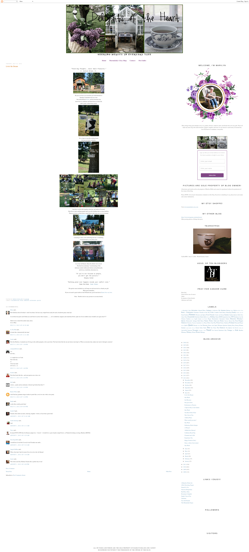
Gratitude (197, 317)
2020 (184, 358)
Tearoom (189, 330)
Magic (209, 319)
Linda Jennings (14, 420)
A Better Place (188, 417)
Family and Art (239, 312)
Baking (228, 310)
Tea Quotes (229, 328)
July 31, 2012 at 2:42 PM (19, 378)
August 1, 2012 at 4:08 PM (19, 464)
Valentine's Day (222, 330)
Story (233, 325)
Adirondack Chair (186, 310)
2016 (184, 368)
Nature (206, 321)
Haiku (201, 317)
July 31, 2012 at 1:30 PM (19, 344)
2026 (184, 342)
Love (205, 319)
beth (11, 382)
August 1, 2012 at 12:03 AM (20, 416)
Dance (224, 312)
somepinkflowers (14, 349)
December (187, 380)
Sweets (197, 328)
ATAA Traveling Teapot (187, 485)
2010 (184, 467)
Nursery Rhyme (228, 321)
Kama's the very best (106, 292)
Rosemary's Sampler (186, 494)
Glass (186, 317)
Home (104, 61)
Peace (205, 323)
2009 (184, 469)
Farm (182, 315)
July (186, 393)
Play (215, 323)
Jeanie (12, 459)
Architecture (215, 310)
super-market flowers (190, 328)
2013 (184, 375)
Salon (199, 325)
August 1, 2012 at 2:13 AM (19, 426)
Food (21, 300)
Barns (232, 310)
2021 (184, 355)
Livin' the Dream (189, 395)
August (187, 390)
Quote (39, 300)
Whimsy (189, 332)
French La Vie (185, 487)
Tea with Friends (185, 500)
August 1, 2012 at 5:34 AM (19, 445)
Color (212, 312)
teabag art (241, 328)
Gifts (239, 315)
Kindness (236, 317)
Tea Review (235, 328)
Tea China (213, 328)
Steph (11, 401)
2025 (184, 345)
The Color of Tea (189, 415)
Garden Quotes (233, 315)
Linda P (12, 411)
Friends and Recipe (219, 315)
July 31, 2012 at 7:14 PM (19, 397)
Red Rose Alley (185, 492)
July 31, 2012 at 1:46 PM (19, 368)
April (186, 454)
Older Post (168, 471)
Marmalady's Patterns (224, 319)
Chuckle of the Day (204, 312)
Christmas (196, 312)
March (187, 456)
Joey (229, 317)
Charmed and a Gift (190, 435)
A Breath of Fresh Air (186, 483)
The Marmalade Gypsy (187, 503)
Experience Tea (189, 438)
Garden (226, 315)
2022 (184, 352)
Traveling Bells (14, 440)
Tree (213, 330)
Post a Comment (10, 468)
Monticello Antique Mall (193, 321)
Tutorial (216, 330)
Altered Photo (202, 310)
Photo (209, 323)
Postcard (237, 323)
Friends (212, 315)
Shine (209, 325)
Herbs (205, 317)
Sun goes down (188, 402)
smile (213, 325)
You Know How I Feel (190, 412)
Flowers (192, 314)
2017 (184, 365)
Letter (192, 319)
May (186, 451)
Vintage (229, 330)
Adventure (194, 310)
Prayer (241, 323)
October (187, 385)
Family (234, 312)
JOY (232, 317)
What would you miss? (190, 420)
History (208, 317)
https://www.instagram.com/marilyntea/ (191, 217)
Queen (182, 325)
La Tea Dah (13, 329)
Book (183, 312)
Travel (208, 330)
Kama (87, 99)
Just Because (188, 400)
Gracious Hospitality (186, 489)
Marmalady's (215, 319)
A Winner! (187, 428)
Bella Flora (240, 310)
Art (219, 310)
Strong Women (239, 325)
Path (203, 323)
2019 (184, 360)
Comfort (216, 312)
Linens (200, 319)
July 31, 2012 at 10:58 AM (19, 325)
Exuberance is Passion (190, 405)
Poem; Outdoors (224, 323)
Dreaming (228, 312)
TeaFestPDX (184, 330)
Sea (201, 325)
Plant (212, 323)
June (186, 448)
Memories (233, 319)
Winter (194, 332)
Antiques (209, 310)
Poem (218, 323)
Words (198, 332)
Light (195, 319)
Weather (241, 330)
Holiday (212, 317)
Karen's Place (13, 392)
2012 (184, 378)
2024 (184, 347)
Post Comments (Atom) (19, 475)
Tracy (11, 430)
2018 (184, 363)
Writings (202, 332)
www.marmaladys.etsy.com (191, 207)
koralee (12, 372)
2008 (184, 472)
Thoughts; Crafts (202, 330)
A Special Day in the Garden (192, 407)
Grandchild (191, 317)
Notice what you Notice (216, 321)
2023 (184, 350)
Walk (236, 330)
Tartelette (183, 498)
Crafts (220, 312)
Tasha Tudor (203, 328)
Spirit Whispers (218, 325)
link (203, 319)
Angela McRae (14, 449)
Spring (230, 325)
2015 (184, 370)
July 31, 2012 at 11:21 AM (19, 335)
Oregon (26, 300)
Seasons (205, 325)
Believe (236, 310)
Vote (234, 330)
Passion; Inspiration (196, 323)
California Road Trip (190, 433)
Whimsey (183, 332)
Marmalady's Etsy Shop (118, 61)
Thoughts (195, 330)
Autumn (223, 310)
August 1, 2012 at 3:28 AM (19, 435)
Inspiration (225, 317)
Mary (11, 310)
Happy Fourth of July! (190, 440)
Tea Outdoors (221, 328)
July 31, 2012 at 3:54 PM (19, 387)
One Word (235, 321)
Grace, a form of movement (192, 443)
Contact (132, 61)
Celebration (15, 300)
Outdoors (33, 300)
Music (202, 321)
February (187, 459)
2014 (184, 373)
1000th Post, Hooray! (190, 430)
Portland (231, 323)
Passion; (189, 323)
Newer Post (9, 471)
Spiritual (225, 325)
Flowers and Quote (201, 315)
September (188, 388)
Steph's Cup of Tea (186, 496)
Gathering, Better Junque (191, 425)
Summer (183, 328)
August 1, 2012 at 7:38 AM (19, 454)
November (188, 383)
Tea (208, 327)
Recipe (195, 325)
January (187, 461)
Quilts (186, 325)
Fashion (186, 315)
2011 (184, 464)
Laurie (12, 339)
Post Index (142, 61)
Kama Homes (94, 284)
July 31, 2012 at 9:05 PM (19, 406)
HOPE (220, 317)
